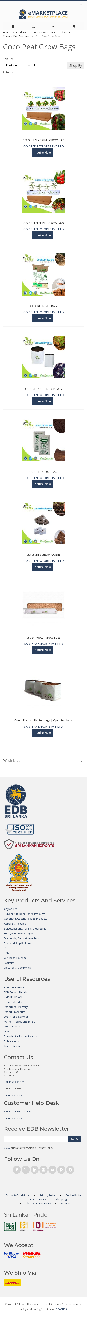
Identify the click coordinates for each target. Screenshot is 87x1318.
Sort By (8, 59)
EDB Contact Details (16, 992)
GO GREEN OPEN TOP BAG (43, 389)
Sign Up (74, 1139)
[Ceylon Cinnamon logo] (24, 1226)
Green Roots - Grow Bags (43, 637)
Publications (11, 1041)
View (7, 1148)
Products (21, 32)
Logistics (9, 963)
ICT (6, 948)
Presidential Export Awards (20, 1036)
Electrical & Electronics (17, 968)
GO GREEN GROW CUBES (43, 555)
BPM (7, 953)
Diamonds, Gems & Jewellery (21, 938)
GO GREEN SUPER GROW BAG (43, 223)
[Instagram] (43, 1169)
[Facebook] (17, 1169)
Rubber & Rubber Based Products (24, 914)
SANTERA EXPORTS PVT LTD (43, 644)
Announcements (14, 987)
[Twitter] (26, 1169)
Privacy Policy (47, 1195)
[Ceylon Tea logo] (10, 1226)
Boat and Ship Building (17, 943)
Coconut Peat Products (16, 36)
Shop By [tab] (75, 65)
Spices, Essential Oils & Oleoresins (25, 928)
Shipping (61, 1199)
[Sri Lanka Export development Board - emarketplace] (43, 14)
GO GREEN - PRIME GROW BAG (44, 140)
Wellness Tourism (15, 958)
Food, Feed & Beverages (18, 933)
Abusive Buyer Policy (38, 1203)
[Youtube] (52, 1169)
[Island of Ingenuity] (45, 1226)
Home (6, 32)
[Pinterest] (61, 1169)
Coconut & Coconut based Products (53, 32)
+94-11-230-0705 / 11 (15, 1081)
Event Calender (13, 1002)
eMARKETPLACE (13, 997)
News (7, 1031)
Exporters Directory (16, 1007)
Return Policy (38, 1199)
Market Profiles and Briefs (19, 1021)
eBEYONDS (61, 1309)
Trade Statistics (13, 1046)
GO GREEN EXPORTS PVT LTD (43, 146)
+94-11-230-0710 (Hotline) (17, 1111)
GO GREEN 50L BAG (43, 306)
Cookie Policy (73, 1195)
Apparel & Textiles (15, 923)
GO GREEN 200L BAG (43, 472)
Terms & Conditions (18, 1195)
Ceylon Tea (10, 909)
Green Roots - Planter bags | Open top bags (43, 720)
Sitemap (66, 1203)
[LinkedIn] (35, 1169)
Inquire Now (42, 152)
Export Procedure (14, 1012)
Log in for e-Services (16, 1017)
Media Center (12, 1026)
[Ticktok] (70, 1169)
